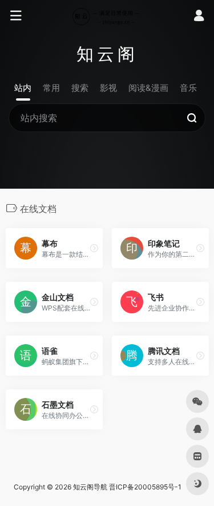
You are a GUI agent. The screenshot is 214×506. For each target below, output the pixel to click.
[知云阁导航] (107, 16)
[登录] (199, 17)
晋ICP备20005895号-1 (145, 487)
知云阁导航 (90, 487)
